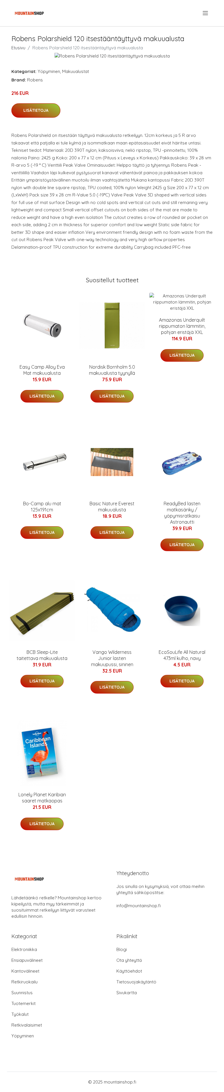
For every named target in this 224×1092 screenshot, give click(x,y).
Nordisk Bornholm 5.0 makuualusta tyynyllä (112, 370)
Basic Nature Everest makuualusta (112, 507)
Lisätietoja (35, 110)
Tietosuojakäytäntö (136, 982)
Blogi (121, 949)
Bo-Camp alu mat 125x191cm (42, 507)
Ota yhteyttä (129, 960)
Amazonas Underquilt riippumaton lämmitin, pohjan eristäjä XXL (182, 326)
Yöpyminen (49, 71)
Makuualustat (75, 71)
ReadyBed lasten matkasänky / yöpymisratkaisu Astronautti (182, 513)
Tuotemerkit (23, 1003)
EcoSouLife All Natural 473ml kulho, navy (182, 655)
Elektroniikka (24, 949)
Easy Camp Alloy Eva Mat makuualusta (42, 370)
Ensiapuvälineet (27, 960)
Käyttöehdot (129, 971)
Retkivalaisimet (26, 1025)
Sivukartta (126, 992)
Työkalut (20, 1014)
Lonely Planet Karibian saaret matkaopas (42, 798)
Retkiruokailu (24, 982)
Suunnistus (22, 992)
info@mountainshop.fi (138, 905)
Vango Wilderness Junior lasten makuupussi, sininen (112, 658)
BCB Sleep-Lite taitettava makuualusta (42, 655)
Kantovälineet (25, 971)
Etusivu (18, 47)
